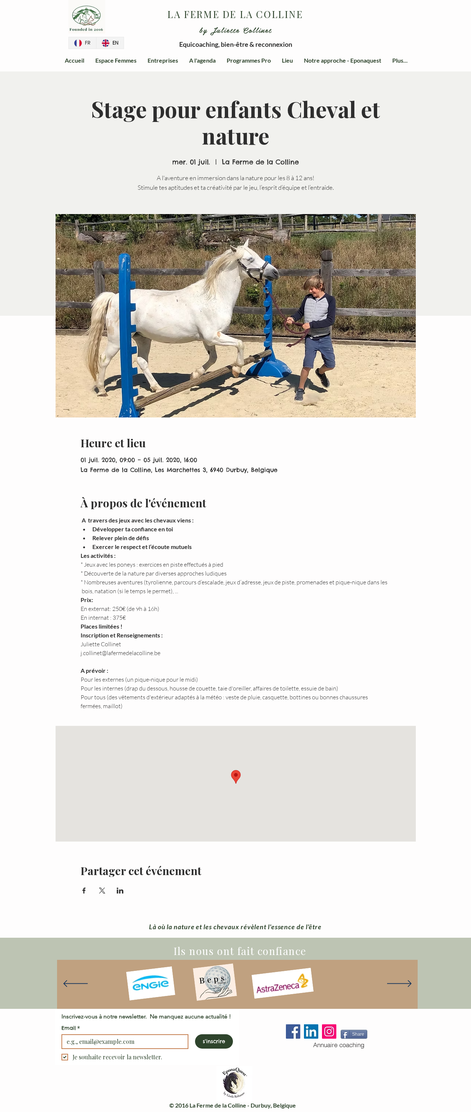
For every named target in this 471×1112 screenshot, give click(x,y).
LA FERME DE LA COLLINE (235, 14)
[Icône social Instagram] (329, 1031)
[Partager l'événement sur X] (102, 891)
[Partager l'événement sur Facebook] (84, 891)
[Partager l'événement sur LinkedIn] (120, 891)
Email (70, 1028)
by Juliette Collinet (235, 30)
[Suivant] (399, 984)
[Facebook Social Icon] (293, 1031)
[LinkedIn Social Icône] (311, 1031)
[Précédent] (75, 984)
